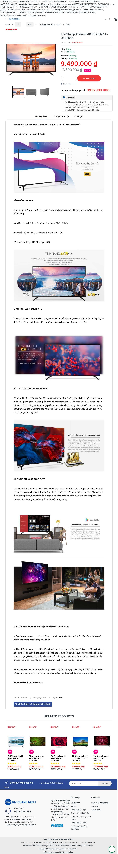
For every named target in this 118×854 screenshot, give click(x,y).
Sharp (30, 24)
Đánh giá (79, 116)
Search (105, 19)
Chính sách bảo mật (78, 810)
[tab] (41, 117)
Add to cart (90, 78)
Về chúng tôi (75, 803)
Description (41, 116)
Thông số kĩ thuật (60, 116)
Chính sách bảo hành (79, 823)
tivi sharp (59, 698)
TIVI (17, 24)
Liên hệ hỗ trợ (96, 810)
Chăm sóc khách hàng (99, 803)
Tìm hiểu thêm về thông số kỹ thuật (32, 704)
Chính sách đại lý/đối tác (80, 813)
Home (7, 24)
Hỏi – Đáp (94, 806)
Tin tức (73, 806)
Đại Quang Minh (66, 852)
